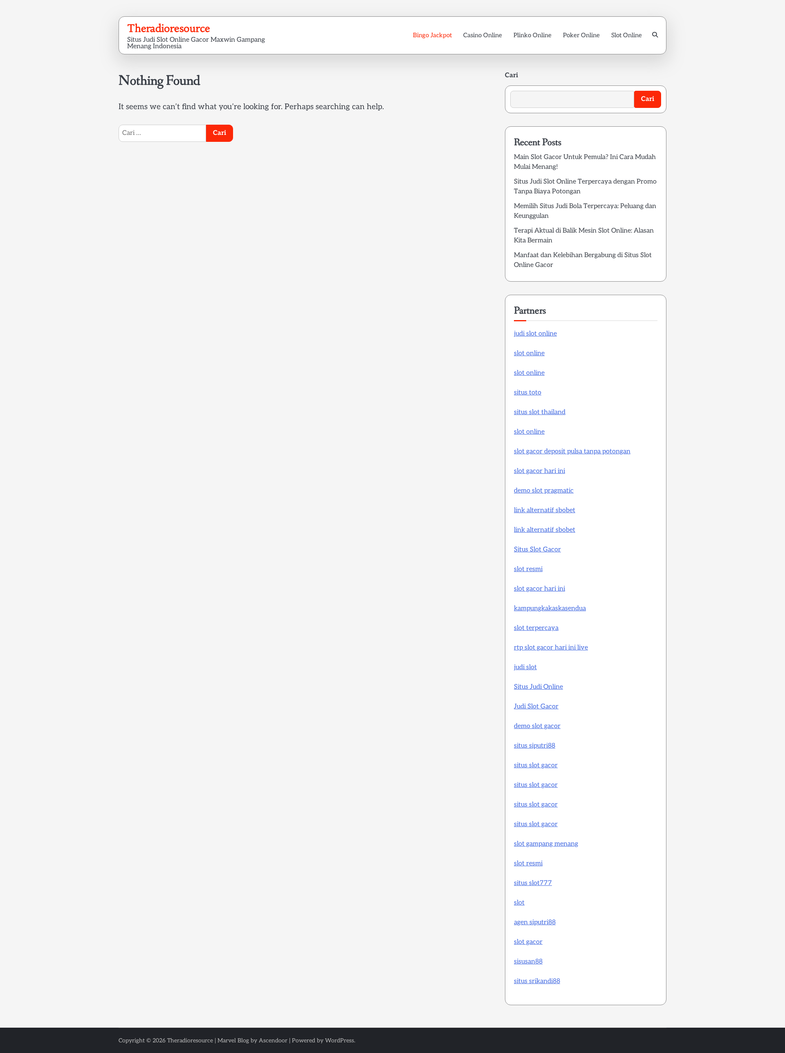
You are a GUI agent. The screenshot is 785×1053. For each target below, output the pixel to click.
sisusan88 (528, 962)
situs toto (527, 393)
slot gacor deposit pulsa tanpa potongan (572, 451)
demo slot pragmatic (544, 491)
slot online (529, 353)
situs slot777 (533, 883)
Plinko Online (533, 35)
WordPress (339, 1040)
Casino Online (482, 35)
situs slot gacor (536, 765)
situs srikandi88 (537, 981)
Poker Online (581, 35)
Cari (511, 75)
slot (519, 903)
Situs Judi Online (538, 687)
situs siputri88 (534, 746)
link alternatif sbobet (544, 510)
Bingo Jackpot (432, 35)
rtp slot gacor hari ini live (551, 648)
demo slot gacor (537, 726)
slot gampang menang (546, 844)
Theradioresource (168, 28)
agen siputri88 (535, 922)
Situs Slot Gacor (537, 549)
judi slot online (535, 334)
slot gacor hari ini (539, 471)
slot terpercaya (536, 628)
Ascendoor (273, 1040)
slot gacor (528, 942)
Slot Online (626, 35)
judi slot (525, 667)
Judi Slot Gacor (536, 706)
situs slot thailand (539, 412)
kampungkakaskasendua (550, 608)
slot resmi (528, 569)
